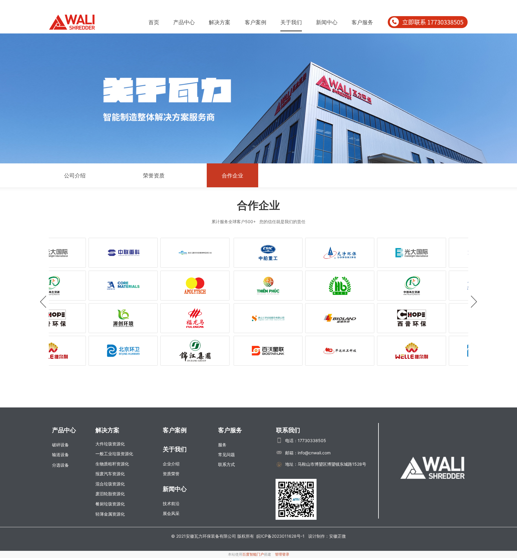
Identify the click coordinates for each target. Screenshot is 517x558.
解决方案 (219, 22)
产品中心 (184, 22)
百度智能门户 (253, 554)
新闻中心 (326, 22)
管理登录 (282, 554)
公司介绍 (75, 175)
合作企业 (232, 175)
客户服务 (362, 22)
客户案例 (255, 22)
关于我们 (291, 22)
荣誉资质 (154, 175)
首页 (153, 22)
